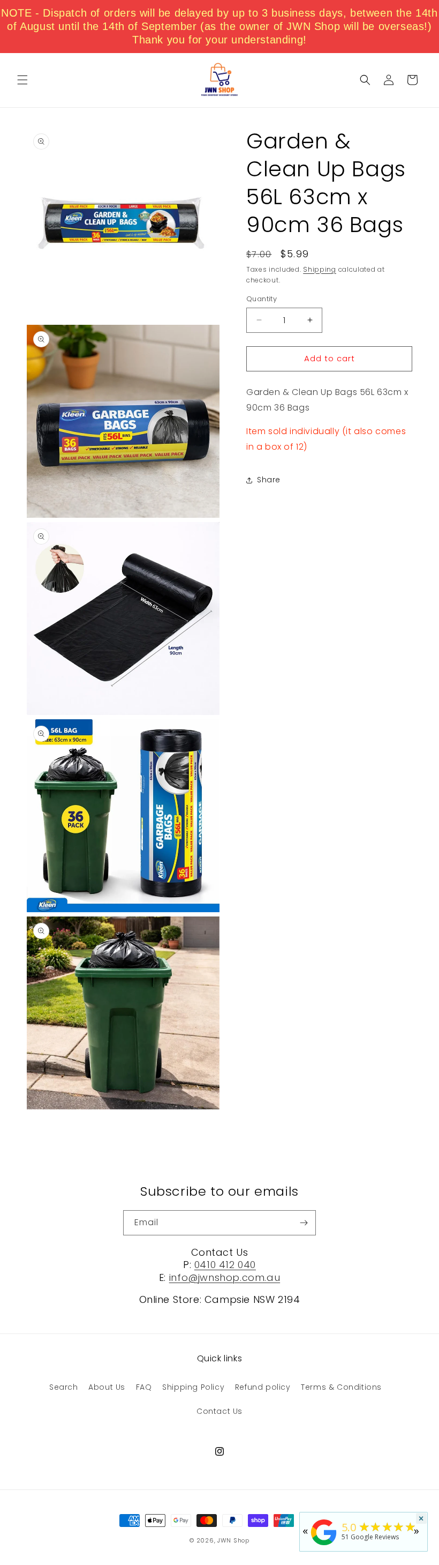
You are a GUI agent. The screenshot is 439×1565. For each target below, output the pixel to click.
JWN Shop (233, 1540)
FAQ (144, 1387)
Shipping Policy (193, 1387)
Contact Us (219, 1411)
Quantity (261, 299)
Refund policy (263, 1387)
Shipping (319, 269)
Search (63, 1387)
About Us (106, 1387)
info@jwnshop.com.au (224, 1277)
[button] (22, 80)
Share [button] (269, 479)
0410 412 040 (225, 1264)
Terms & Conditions (341, 1387)
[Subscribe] (303, 1222)
